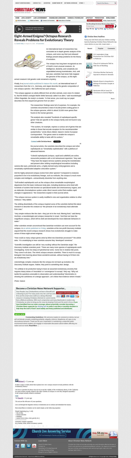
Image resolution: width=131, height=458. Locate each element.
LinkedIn (28, 446)
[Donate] (95, 20)
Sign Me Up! (90, 28)
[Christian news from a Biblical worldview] (29, 10)
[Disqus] (48, 353)
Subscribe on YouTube (64, 20)
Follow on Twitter (34, 20)
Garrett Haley (20, 43)
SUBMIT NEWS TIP (57, 3)
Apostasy (89, 18)
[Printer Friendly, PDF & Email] (20, 314)
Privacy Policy (113, 456)
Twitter (23, 446)
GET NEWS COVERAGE (70, 3)
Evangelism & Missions (57, 18)
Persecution (99, 18)
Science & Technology (76, 18)
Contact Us (41, 446)
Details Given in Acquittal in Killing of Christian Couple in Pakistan (103, 83)
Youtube (34, 446)
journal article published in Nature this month (40, 84)
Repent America (52, 452)
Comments (111, 48)
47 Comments (40, 43)
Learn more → (107, 44)
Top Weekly (110, 28)
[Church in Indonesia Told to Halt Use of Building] (89, 65)
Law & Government (40, 18)
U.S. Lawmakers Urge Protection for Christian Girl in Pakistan (103, 56)
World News (110, 18)
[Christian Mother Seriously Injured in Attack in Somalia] (89, 74)
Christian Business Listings (46, 450)
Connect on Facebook (49, 20)
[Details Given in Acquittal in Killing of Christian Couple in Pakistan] (89, 83)
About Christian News (44, 444)
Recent (90, 48)
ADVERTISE (47, 3)
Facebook (17, 446)
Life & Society (26, 18)
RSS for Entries (22, 20)
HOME (17, 18)
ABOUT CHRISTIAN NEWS (22, 3)
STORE (81, 3)
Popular (100, 48)
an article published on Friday (34, 228)
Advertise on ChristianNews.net (47, 448)
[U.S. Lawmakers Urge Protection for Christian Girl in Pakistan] (89, 56)
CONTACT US (36, 3)
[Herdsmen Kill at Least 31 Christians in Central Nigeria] (89, 93)
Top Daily (100, 28)
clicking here (42, 306)
